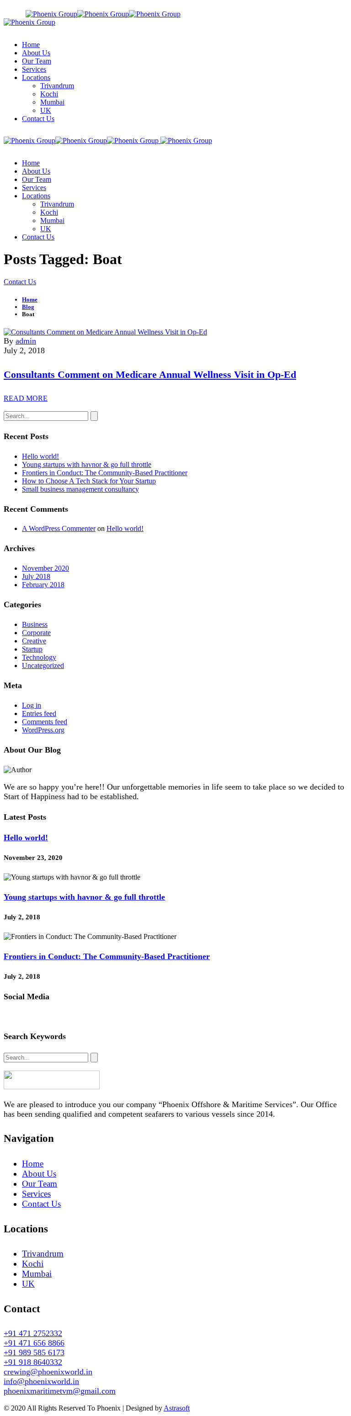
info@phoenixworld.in (311, 7)
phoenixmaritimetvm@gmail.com (60, 1390)
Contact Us (41, 1204)
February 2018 (43, 585)
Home (32, 1163)
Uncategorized (43, 665)
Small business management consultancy (80, 489)
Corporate (36, 632)
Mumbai (37, 1273)
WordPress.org (43, 730)
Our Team (39, 1183)
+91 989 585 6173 (34, 1352)
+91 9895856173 (243, 7)
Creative (34, 641)
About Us (39, 1173)
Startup (32, 649)
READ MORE (26, 398)
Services (36, 1194)
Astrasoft (177, 1408)
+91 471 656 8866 (34, 1342)
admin (26, 340)
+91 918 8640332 (33, 1362)
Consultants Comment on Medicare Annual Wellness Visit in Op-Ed (150, 374)
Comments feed (44, 722)
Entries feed (39, 713)
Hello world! (40, 456)
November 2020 (45, 568)
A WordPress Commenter (59, 528)
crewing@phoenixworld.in (48, 1371)
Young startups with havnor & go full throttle (86, 464)
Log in (31, 705)
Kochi (32, 1263)
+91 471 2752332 (33, 1333)
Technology (39, 657)
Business (35, 624)
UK (28, 1284)
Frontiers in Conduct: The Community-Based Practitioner (104, 473)
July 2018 (36, 576)
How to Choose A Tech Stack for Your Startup (89, 481)
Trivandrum (43, 1253)
